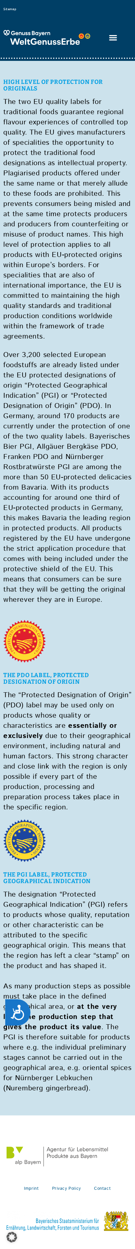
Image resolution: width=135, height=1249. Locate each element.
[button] (113, 37)
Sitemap (9, 9)
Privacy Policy (66, 1188)
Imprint (31, 1188)
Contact (102, 1188)
